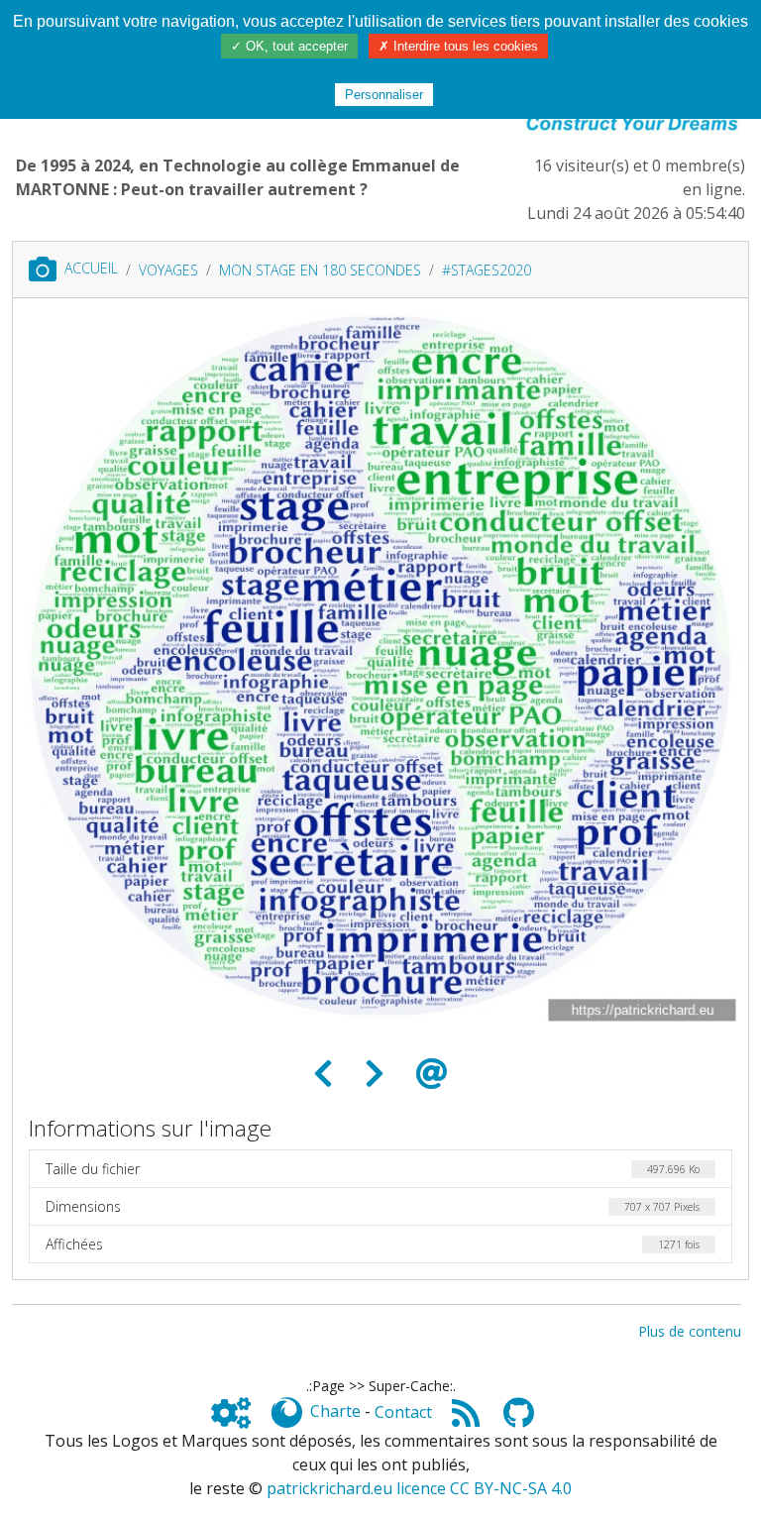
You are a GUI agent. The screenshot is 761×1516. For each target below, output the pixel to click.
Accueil (91, 268)
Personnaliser (384, 94)
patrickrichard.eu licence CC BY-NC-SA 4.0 (419, 1488)
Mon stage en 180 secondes (320, 270)
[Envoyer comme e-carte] (432, 1074)
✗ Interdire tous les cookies (458, 46)
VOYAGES (168, 270)
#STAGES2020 (486, 270)
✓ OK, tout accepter (289, 46)
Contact (403, 1412)
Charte (335, 1412)
